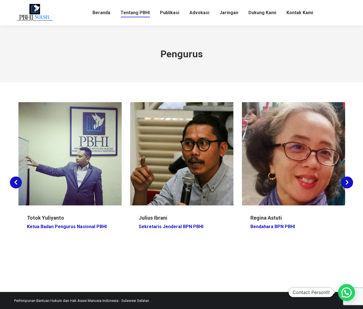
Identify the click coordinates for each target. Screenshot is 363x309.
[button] (16, 182)
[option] (70, 179)
